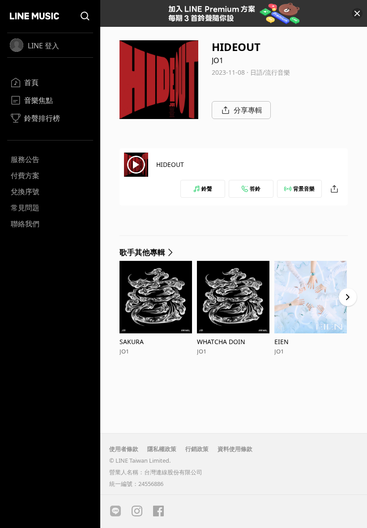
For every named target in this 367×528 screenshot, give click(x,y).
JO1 (217, 60)
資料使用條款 (235, 449)
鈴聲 (206, 188)
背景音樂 (304, 188)
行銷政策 (197, 449)
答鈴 (255, 188)
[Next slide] (348, 297)
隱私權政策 (161, 449)
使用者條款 (123, 449)
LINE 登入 (43, 46)
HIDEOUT (170, 164)
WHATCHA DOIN (221, 341)
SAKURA (131, 341)
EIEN (281, 341)
